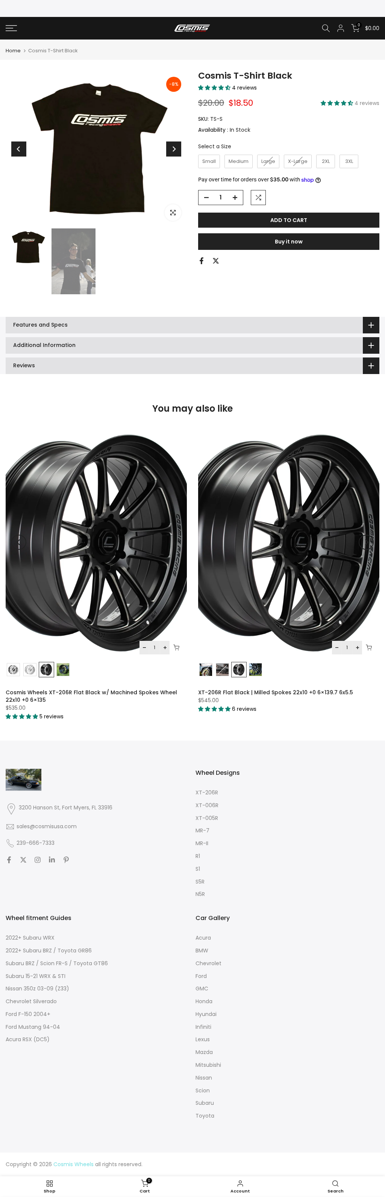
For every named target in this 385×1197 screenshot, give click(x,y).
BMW (202, 950)
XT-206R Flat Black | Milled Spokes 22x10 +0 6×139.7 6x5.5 (275, 692)
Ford (201, 976)
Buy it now (289, 241)
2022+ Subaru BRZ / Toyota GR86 (49, 950)
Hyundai (206, 1014)
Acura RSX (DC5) (28, 1039)
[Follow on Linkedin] (52, 859)
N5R (200, 894)
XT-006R (207, 805)
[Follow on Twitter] (23, 859)
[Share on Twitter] (215, 260)
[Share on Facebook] (201, 260)
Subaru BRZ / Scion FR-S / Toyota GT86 (57, 963)
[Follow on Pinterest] (66, 859)
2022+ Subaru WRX (30, 937)
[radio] (209, 161)
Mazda (204, 1052)
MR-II (202, 843)
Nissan (204, 1077)
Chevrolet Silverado (31, 1001)
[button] (215, 87)
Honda (204, 1001)
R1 (198, 856)
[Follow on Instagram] (37, 859)
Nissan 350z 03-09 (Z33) (37, 988)
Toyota (205, 1115)
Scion (203, 1090)
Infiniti (203, 1027)
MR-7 (202, 830)
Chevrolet (208, 963)
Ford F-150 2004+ (28, 1014)
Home (13, 50)
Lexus (203, 1039)
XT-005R (207, 818)
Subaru (205, 1103)
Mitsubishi (208, 1065)
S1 (198, 869)
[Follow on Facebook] (9, 859)
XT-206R (207, 792)
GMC (202, 988)
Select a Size (214, 146)
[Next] (173, 149)
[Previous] (18, 149)
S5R (200, 881)
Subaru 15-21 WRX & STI (35, 976)
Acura (203, 937)
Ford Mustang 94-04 (33, 1027)
